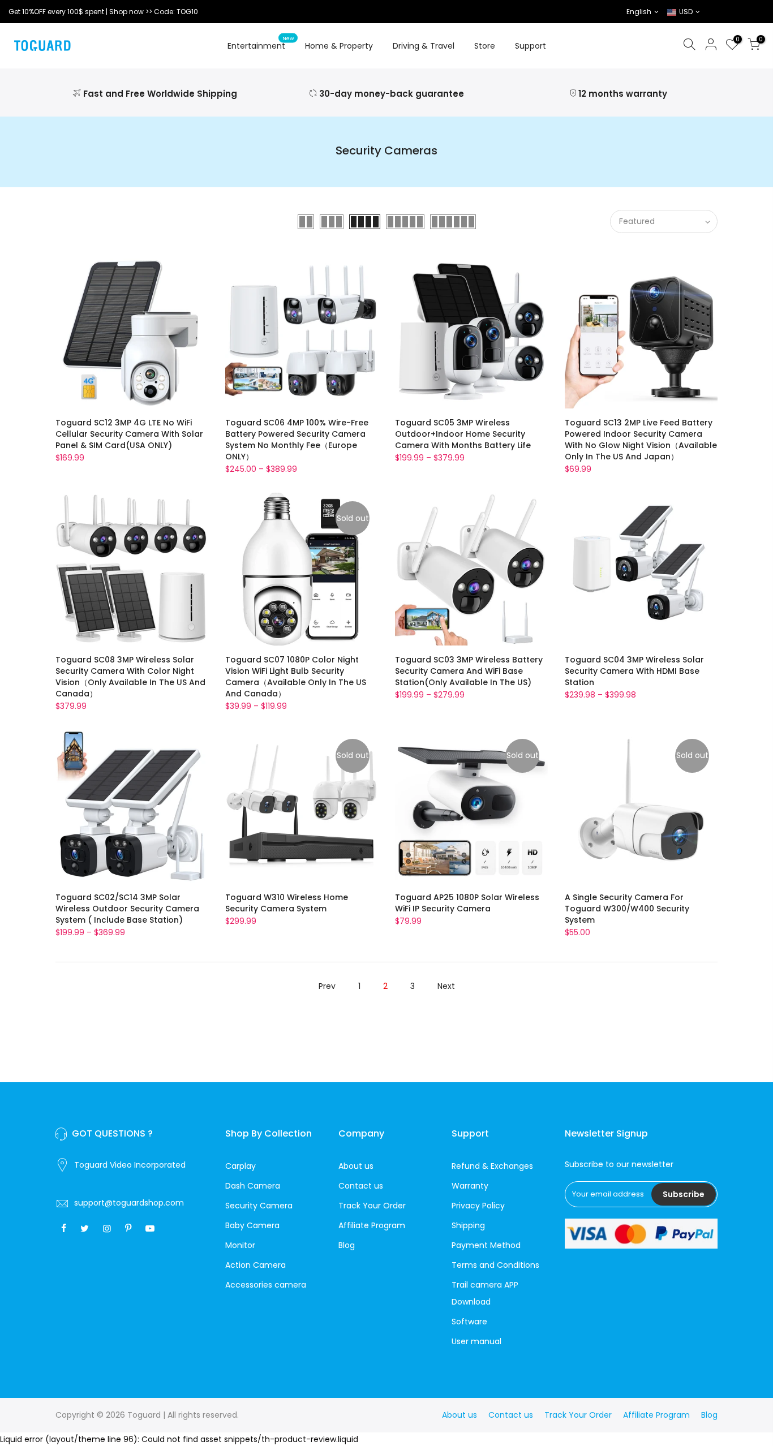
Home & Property (339, 45)
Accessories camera (265, 1284)
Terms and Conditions (495, 1265)
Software (469, 1321)
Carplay (240, 1166)
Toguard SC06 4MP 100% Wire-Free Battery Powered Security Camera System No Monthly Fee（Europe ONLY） (296, 439)
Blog (346, 1245)
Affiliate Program (371, 1225)
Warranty (470, 1185)
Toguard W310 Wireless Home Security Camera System (286, 903)
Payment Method (486, 1245)
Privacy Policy (478, 1205)
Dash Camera (252, 1185)
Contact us (360, 1185)
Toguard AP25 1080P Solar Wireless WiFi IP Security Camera (467, 903)
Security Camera (259, 1205)
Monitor (240, 1245)
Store (484, 45)
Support (530, 45)
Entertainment (260, 43)
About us (355, 1166)
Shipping (468, 1225)
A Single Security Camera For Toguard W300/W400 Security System (627, 909)
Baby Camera (252, 1225)
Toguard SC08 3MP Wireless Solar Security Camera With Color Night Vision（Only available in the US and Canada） (130, 676)
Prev (327, 986)
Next (446, 986)
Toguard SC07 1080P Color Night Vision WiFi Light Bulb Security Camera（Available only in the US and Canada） (295, 676)
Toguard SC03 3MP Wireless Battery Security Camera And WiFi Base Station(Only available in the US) (469, 671)
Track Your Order (372, 1205)
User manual (476, 1341)
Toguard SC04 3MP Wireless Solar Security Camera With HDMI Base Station (634, 671)
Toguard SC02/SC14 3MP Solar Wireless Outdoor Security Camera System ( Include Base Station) (127, 909)
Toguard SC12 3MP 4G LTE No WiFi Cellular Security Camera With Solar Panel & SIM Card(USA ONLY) (129, 434)
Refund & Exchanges (492, 1166)
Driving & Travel (423, 45)
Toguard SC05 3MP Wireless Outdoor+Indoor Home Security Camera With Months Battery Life (463, 434)
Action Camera (255, 1265)
